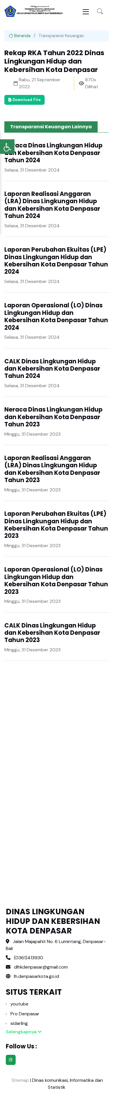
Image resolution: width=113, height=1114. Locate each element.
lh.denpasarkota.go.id (36, 976)
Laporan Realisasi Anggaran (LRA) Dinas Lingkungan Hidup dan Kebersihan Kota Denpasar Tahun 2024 (52, 205)
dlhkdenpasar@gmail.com (41, 967)
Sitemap (19, 1080)
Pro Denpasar (24, 1014)
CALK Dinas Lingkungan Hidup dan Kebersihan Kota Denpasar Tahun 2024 (52, 368)
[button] (100, 11)
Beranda (21, 36)
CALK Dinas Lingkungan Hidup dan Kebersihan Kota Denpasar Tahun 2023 (52, 632)
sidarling (19, 1023)
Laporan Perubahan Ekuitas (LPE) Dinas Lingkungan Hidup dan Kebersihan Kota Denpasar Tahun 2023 (56, 525)
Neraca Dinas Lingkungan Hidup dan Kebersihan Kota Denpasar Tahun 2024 (53, 152)
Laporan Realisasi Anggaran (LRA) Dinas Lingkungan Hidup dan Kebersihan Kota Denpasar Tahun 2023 (52, 469)
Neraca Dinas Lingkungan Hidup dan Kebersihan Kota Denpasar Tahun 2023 (53, 416)
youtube (19, 1004)
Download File (26, 99)
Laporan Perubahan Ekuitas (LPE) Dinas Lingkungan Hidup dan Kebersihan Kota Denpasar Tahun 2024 (56, 261)
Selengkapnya (22, 1032)
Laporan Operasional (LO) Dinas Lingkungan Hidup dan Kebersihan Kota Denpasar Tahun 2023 (56, 580)
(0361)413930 (28, 958)
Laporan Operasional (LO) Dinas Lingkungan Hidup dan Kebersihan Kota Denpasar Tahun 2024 (56, 316)
